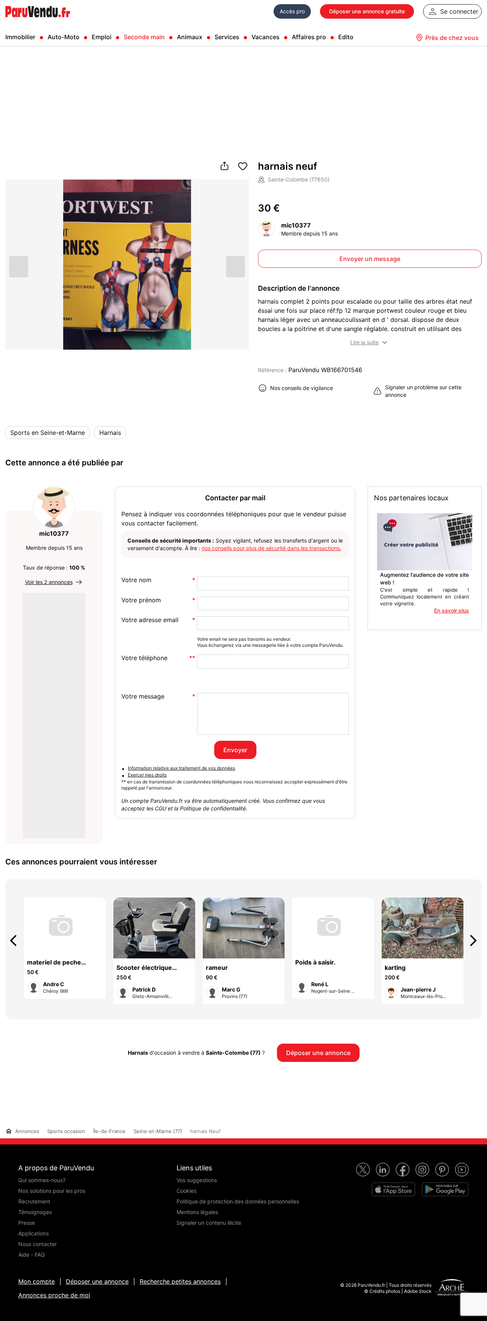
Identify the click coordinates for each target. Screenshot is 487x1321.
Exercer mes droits (147, 775)
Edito (345, 37)
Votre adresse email (149, 620)
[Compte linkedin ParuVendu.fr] (383, 1169)
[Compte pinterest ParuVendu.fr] (442, 1169)
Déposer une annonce (97, 1281)
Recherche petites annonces (180, 1281)
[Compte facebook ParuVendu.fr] (402, 1169)
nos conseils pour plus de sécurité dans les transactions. (271, 548)
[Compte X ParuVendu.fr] (363, 1169)
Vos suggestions (197, 1180)
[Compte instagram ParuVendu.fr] (422, 1169)
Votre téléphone (144, 658)
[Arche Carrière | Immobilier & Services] (451, 1288)
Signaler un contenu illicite (209, 1222)
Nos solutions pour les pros (51, 1190)
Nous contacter (37, 1244)
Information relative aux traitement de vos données (181, 768)
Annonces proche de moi (54, 1295)
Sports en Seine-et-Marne (47, 432)
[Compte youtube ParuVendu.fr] (462, 1169)
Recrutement (34, 1201)
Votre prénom (141, 600)
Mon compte (36, 1281)
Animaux (189, 37)
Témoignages (35, 1212)
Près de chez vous (452, 37)
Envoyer (235, 750)
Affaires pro (309, 37)
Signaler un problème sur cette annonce (423, 391)
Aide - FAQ (31, 1254)
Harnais (110, 432)
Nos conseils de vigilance (301, 388)
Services (227, 37)
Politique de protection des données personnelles (238, 1201)
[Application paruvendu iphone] (393, 1189)
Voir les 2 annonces (49, 582)
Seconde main (144, 37)
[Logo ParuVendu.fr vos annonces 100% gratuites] (37, 20)
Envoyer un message (369, 259)
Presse (26, 1222)
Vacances (265, 37)
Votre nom (136, 580)
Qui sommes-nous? (41, 1180)
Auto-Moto (64, 37)
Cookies (186, 1190)
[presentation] (17, 940)
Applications (33, 1233)
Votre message (142, 696)
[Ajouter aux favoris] (243, 167)
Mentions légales (197, 1212)
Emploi (101, 37)
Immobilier (20, 37)
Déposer (367, 11)
